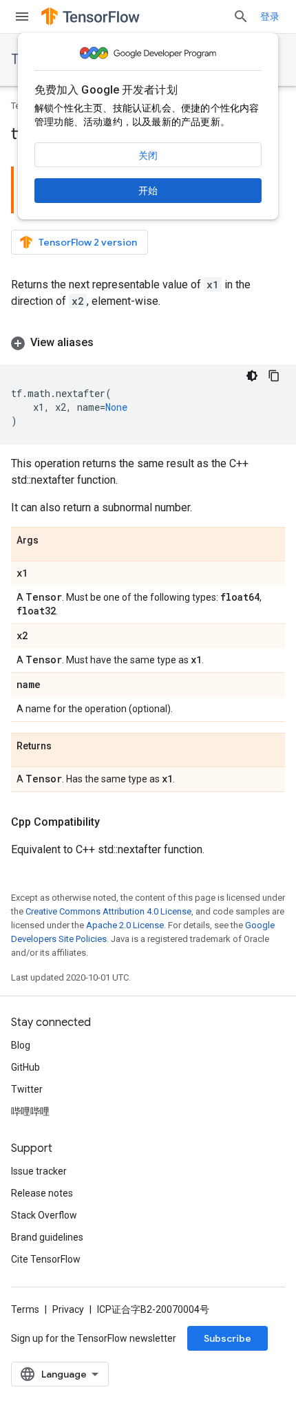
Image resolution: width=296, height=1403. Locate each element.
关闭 (148, 155)
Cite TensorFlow (46, 1259)
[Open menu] (22, 16)
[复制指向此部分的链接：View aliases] (107, 342)
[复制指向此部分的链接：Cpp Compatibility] (113, 822)
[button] (148, 342)
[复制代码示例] (274, 376)
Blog (20, 1045)
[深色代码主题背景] (252, 376)
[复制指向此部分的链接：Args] (52, 541)
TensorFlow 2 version (88, 242)
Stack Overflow (44, 1215)
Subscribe (227, 1338)
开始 (148, 190)
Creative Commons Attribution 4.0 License (108, 911)
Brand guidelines (47, 1237)
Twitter (27, 1089)
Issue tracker (39, 1171)
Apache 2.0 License (125, 925)
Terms (25, 1309)
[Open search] (241, 16)
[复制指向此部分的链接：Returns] (65, 746)
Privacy (68, 1309)
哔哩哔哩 (30, 1111)
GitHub (25, 1067)
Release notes (42, 1193)
